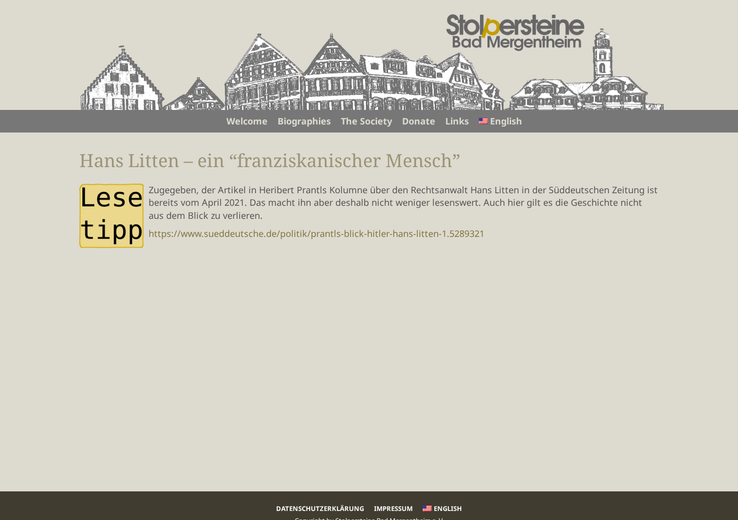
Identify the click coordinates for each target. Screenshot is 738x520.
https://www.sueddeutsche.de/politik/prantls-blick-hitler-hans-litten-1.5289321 (316, 233)
